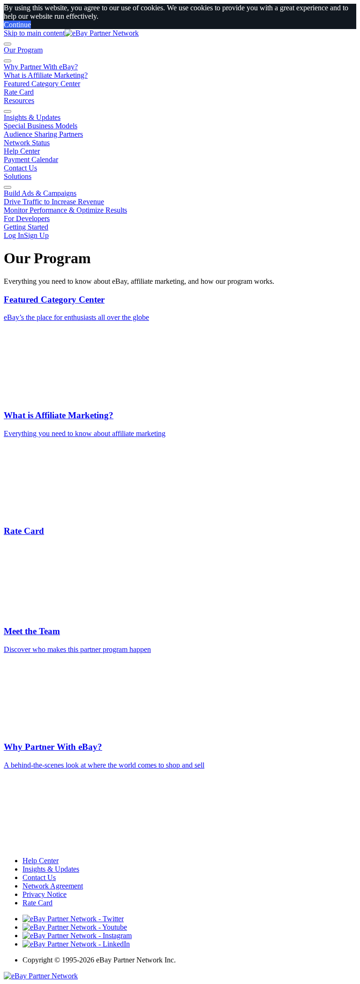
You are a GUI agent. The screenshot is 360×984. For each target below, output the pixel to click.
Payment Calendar (31, 159)
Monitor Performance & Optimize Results (65, 210)
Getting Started (26, 227)
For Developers (27, 218)
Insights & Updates (32, 117)
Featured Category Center (42, 84)
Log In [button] (14, 235)
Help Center (22, 151)
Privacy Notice (44, 894)
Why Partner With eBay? (41, 67)
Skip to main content (34, 33)
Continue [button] (17, 25)
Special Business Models (40, 126)
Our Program (23, 50)
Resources (19, 100)
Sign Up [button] (36, 235)
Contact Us (20, 168)
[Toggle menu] (7, 44)
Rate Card (19, 92)
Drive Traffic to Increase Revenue (54, 202)
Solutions (17, 176)
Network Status (27, 143)
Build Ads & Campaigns (40, 193)
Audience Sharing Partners (43, 134)
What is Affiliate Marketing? (46, 75)
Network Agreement (52, 886)
